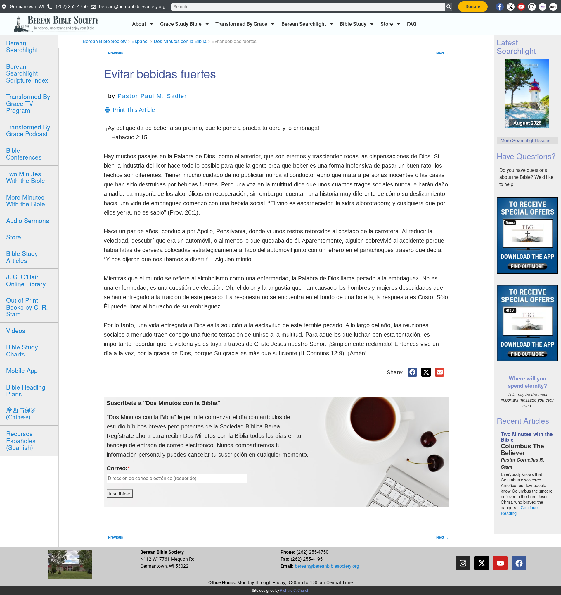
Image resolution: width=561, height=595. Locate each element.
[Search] (448, 7)
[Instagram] (532, 7)
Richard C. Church (294, 590)
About (139, 24)
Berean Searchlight (303, 24)
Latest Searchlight (516, 46)
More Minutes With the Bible (25, 200)
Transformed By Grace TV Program (28, 103)
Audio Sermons (27, 220)
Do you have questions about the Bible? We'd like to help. (526, 177)
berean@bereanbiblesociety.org (327, 566)
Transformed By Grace (241, 24)
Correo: (118, 468)
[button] (412, 372)
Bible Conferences (24, 153)
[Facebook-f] (500, 7)
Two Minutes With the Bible (25, 177)
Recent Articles (523, 420)
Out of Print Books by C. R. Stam (27, 307)
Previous (113, 53)
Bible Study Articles (22, 256)
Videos (15, 330)
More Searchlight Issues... (527, 140)
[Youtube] (521, 7)
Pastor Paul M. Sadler (152, 96)
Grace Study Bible (181, 24)
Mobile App (22, 370)
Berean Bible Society (105, 41)
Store (386, 24)
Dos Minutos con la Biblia (180, 41)
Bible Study (353, 24)
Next (442, 53)
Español (140, 41)
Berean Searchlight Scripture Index (27, 73)
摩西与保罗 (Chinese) (21, 414)
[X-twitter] (511, 7)
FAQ (411, 24)
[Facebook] (519, 563)
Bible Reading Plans (25, 390)
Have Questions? (526, 156)
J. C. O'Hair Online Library (26, 280)
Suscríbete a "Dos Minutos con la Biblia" (163, 403)
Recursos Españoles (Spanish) (21, 440)
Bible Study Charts (22, 350)
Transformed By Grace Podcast (28, 130)
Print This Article (134, 110)
